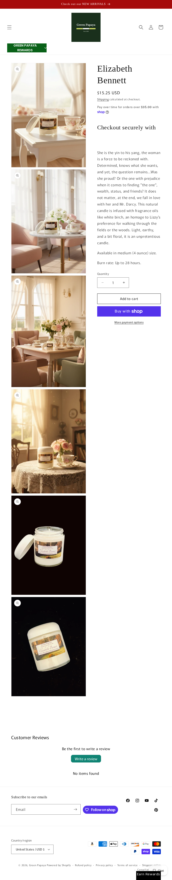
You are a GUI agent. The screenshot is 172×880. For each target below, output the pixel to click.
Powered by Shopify (59, 865)
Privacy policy (104, 865)
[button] (9, 27)
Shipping (103, 99)
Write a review (86, 758)
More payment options (129, 322)
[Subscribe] (75, 809)
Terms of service (127, 865)
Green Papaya (37, 865)
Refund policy (83, 865)
